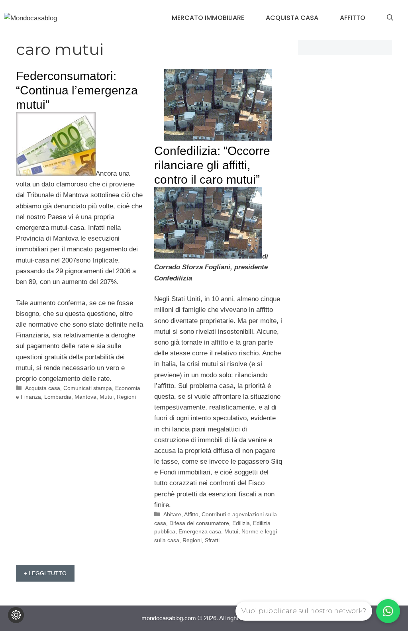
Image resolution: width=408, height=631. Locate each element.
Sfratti (212, 540)
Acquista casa (292, 17)
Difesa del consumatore (199, 523)
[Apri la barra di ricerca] (390, 18)
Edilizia (241, 523)
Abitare (172, 514)
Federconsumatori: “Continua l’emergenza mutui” (77, 90)
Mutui (107, 397)
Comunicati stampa (87, 388)
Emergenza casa (199, 531)
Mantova (85, 397)
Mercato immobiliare (208, 17)
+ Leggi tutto (45, 573)
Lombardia (57, 397)
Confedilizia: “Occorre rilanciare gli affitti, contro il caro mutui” (212, 165)
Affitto (352, 17)
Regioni (126, 397)
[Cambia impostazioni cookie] (16, 615)
